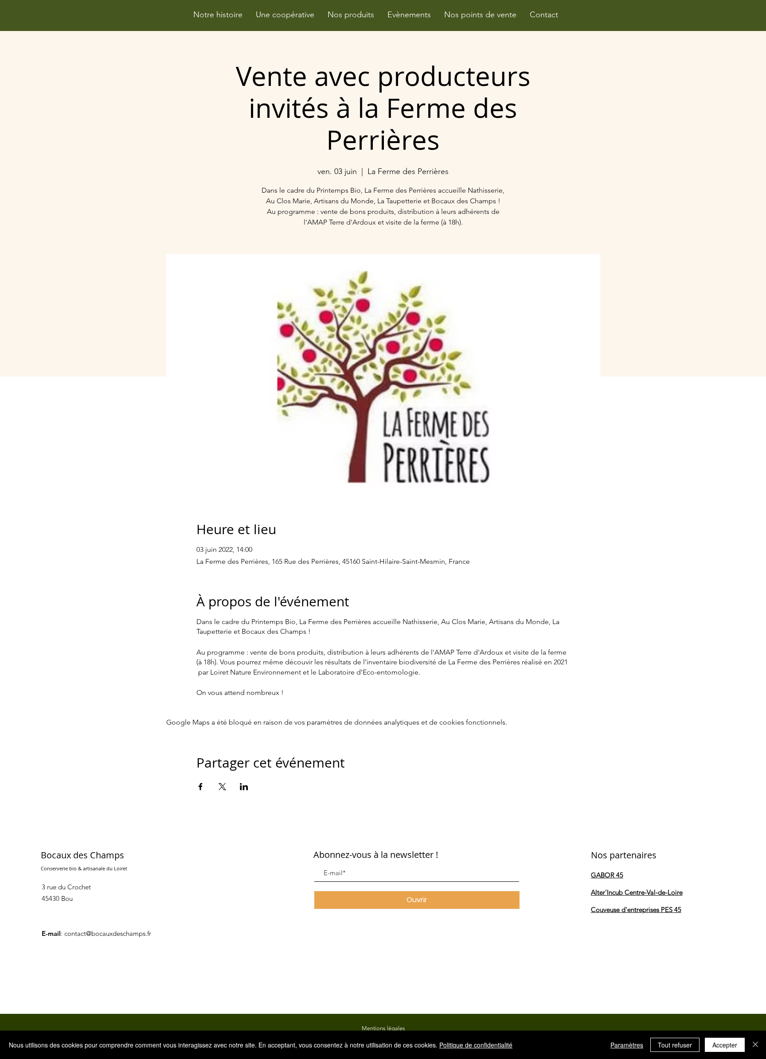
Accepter (724, 1044)
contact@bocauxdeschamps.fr (107, 933)
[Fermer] (755, 1045)
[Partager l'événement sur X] (222, 786)
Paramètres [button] (626, 1044)
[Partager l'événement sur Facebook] (200, 786)
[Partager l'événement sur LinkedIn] (244, 786)
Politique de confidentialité (475, 1044)
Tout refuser (675, 1044)
